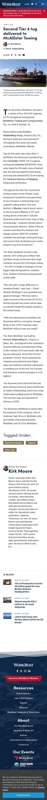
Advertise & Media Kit (23, 730)
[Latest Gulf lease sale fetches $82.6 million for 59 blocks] (7, 616)
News (8, 49)
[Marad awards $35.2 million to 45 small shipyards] (7, 600)
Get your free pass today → (14, 16)
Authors (23, 735)
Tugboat (32, 442)
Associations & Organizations (23, 740)
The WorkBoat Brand (23, 726)
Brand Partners (24, 693)
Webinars (23, 707)
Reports (23, 703)
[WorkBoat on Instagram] (25, 671)
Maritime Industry (13, 442)
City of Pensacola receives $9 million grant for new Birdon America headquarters (28, 587)
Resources (23, 687)
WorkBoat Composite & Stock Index (23, 712)
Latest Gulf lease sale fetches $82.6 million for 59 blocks (29, 619)
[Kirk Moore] (5, 44)
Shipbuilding (18, 49)
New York (10, 449)
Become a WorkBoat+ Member (23, 678)
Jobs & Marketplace (23, 698)
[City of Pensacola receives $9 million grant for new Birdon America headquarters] (7, 582)
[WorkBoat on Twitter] (21, 671)
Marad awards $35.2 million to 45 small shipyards (26, 604)
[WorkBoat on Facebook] (17, 671)
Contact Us (23, 744)
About (23, 720)
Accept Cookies (23, 795)
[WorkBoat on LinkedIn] (28, 671)
